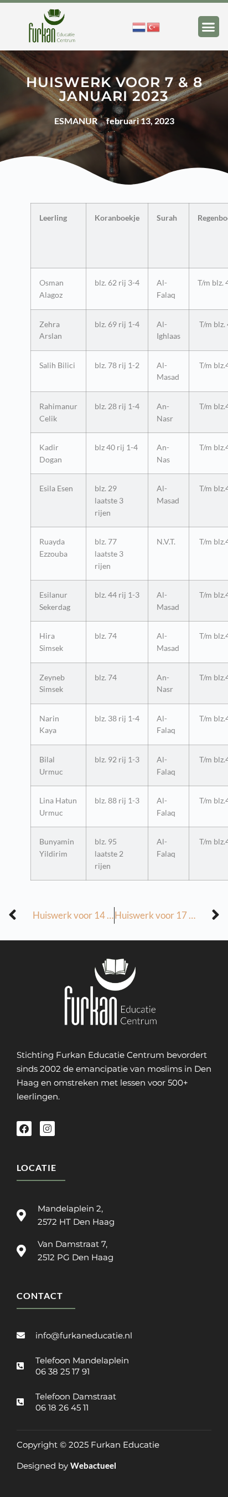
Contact (40, 1295)
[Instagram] (47, 1128)
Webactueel (93, 1465)
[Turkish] (154, 26)
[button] (208, 26)
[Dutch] (139, 26)
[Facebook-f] (24, 1128)
